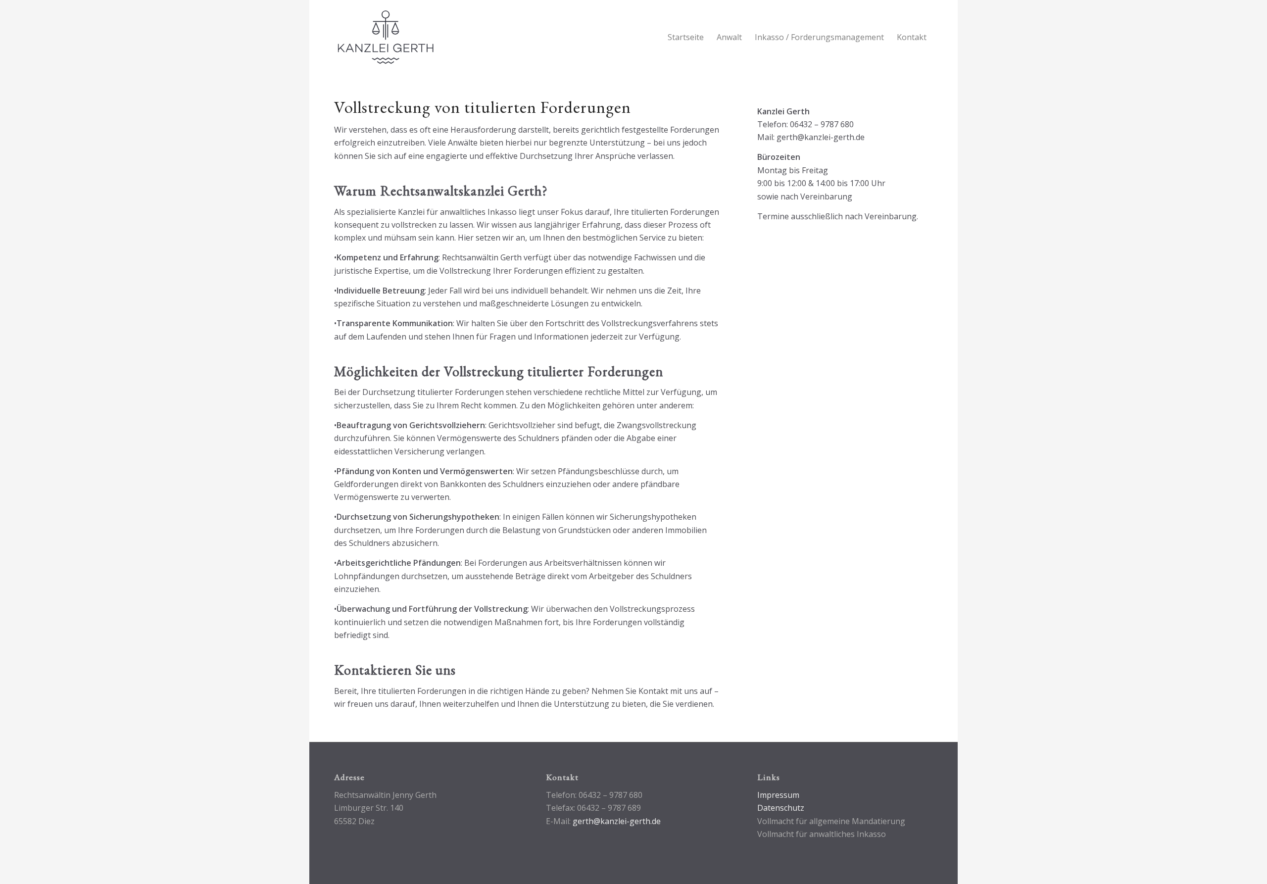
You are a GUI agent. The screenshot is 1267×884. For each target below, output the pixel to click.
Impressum (778, 794)
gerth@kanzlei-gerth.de (617, 821)
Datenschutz (780, 807)
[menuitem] (685, 37)
